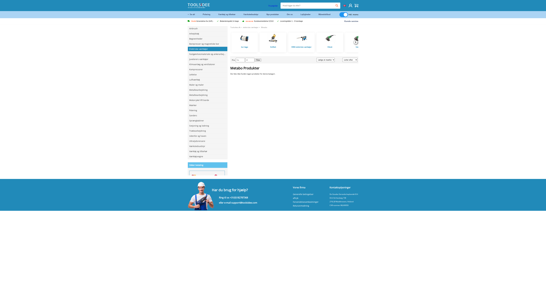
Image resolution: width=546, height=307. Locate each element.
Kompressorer (196, 69)
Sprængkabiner (196, 120)
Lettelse (193, 74)
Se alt (192, 14)
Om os (290, 14)
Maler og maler (196, 84)
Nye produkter (272, 14)
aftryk (295, 198)
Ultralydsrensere (197, 141)
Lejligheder (306, 14)
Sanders (193, 115)
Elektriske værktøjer (198, 49)
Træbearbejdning (197, 130)
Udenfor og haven (197, 136)
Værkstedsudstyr (250, 14)
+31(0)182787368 (239, 197)
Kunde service (351, 21)
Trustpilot (273, 5)
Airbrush (193, 28)
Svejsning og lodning (199, 125)
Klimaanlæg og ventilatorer (202, 64)
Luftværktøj (194, 79)
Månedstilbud (324, 14)
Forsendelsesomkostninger (305, 202)
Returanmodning (301, 205)
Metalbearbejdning (198, 90)
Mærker (193, 105)
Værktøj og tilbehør (226, 14)
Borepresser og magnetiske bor (204, 43)
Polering (206, 14)
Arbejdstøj (194, 33)
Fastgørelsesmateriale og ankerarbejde (207, 54)
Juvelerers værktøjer (198, 59)
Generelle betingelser (303, 194)
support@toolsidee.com (244, 202)
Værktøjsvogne (196, 156)
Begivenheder (195, 38)
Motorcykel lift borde (199, 100)
